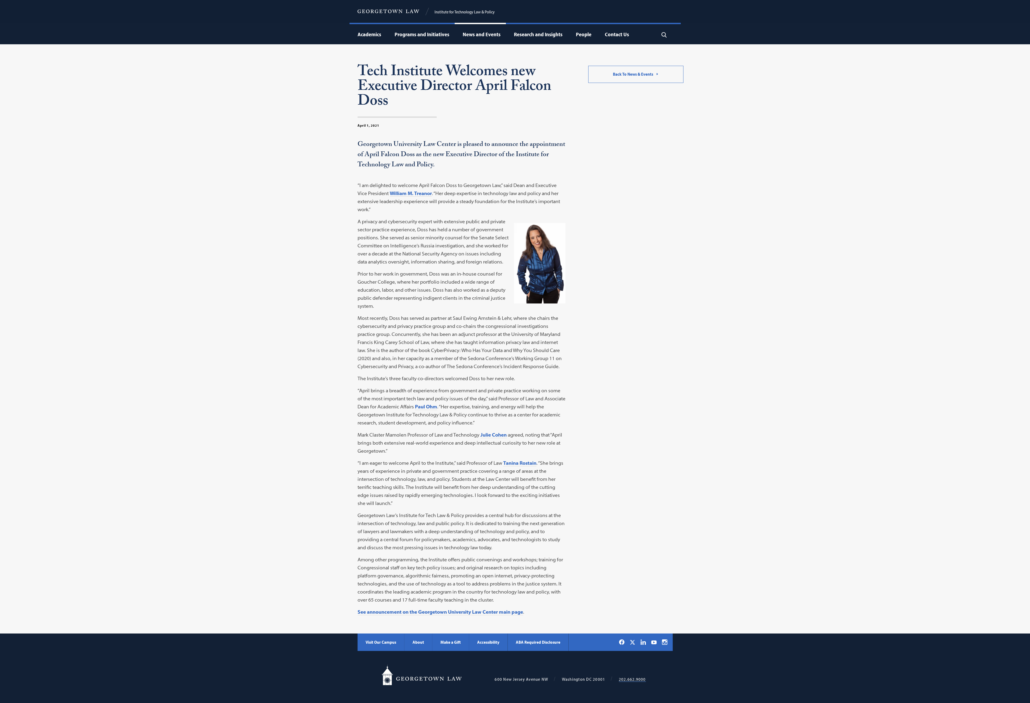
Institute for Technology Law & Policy (465, 11)
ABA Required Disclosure (538, 642)
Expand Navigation (382, 34)
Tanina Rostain (519, 463)
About (418, 642)
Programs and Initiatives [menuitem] (422, 34)
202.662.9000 (632, 679)
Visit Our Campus (381, 642)
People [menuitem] (583, 34)
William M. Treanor (411, 193)
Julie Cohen (493, 435)
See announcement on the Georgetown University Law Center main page (440, 612)
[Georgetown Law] (388, 11)
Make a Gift (450, 642)
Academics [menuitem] (369, 34)
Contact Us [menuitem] (617, 34)
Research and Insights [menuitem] (538, 34)
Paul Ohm (426, 407)
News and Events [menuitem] (482, 34)
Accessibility (488, 642)
